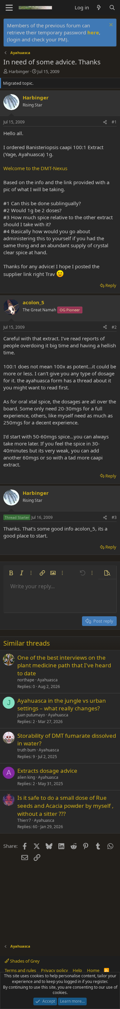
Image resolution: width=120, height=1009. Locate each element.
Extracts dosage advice (47, 770)
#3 (114, 517)
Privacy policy (54, 970)
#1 (114, 122)
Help (77, 970)
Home (93, 970)
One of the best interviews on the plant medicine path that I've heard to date (64, 665)
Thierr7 (24, 820)
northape (25, 680)
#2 (114, 327)
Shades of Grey (24, 961)
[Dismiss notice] (110, 25)
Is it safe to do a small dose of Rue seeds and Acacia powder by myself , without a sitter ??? (65, 805)
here (93, 32)
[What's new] (98, 7)
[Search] (112, 7)
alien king (26, 777)
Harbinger (19, 71)
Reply (110, 285)
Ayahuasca (47, 680)
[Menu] (9, 7)
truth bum (26, 750)
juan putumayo (31, 715)
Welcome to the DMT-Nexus (35, 168)
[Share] (105, 122)
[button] (11, 573)
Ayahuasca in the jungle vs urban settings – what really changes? (61, 704)
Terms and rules (20, 970)
